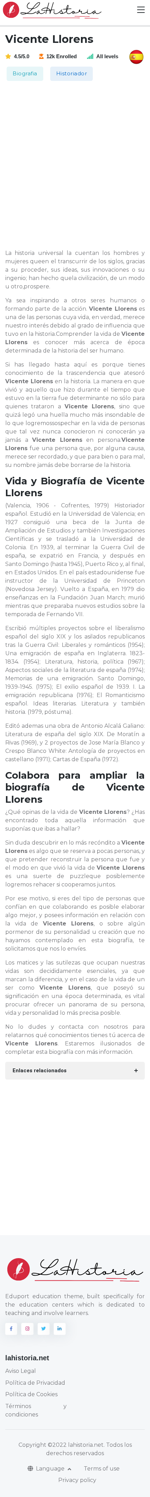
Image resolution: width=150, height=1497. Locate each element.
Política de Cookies (31, 1394)
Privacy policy (77, 1480)
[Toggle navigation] (141, 10)
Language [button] (51, 1468)
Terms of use (102, 1468)
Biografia (25, 73)
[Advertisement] (75, 166)
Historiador (71, 73)
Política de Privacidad (35, 1382)
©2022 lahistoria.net (76, 1445)
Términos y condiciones (36, 1410)
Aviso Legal (20, 1371)
